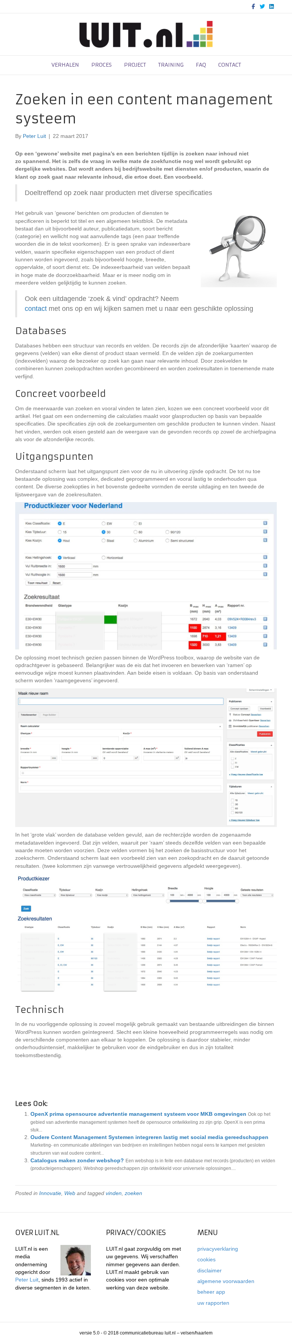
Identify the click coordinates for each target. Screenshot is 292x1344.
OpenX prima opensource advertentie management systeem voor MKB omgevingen (138, 1114)
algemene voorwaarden (225, 1281)
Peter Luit (26, 1280)
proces (101, 64)
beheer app (211, 1292)
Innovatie (50, 1193)
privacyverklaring (217, 1249)
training (171, 64)
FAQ (201, 64)
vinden (114, 1193)
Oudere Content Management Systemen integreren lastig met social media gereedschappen (149, 1137)
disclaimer (209, 1270)
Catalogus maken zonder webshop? (77, 1160)
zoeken (133, 1193)
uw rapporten (213, 1303)
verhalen (65, 64)
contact (229, 64)
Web (69, 1193)
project (135, 64)
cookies (206, 1259)
